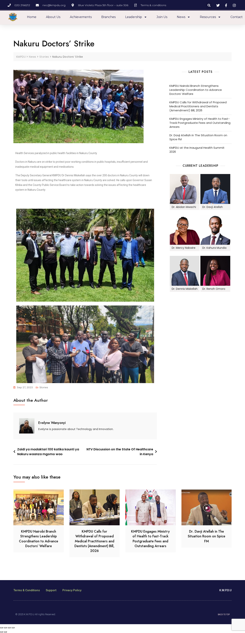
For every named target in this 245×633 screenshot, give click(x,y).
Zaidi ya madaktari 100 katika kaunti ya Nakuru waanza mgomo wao (48, 451)
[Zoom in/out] (13, 627)
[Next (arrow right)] (5, 631)
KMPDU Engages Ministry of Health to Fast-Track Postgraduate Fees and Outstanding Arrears (199, 123)
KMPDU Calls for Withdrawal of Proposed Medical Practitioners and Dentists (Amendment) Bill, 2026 (198, 106)
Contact (236, 17)
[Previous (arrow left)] (1, 631)
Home (31, 17)
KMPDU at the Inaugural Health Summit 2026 (197, 150)
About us (53, 17)
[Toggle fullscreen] (9, 627)
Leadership (133, 17)
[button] (209, 5)
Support (51, 590)
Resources (208, 17)
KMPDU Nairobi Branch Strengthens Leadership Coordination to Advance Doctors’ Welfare (195, 90)
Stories (43, 387)
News (181, 17)
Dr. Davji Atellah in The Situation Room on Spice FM (198, 137)
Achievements (81, 17)
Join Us (162, 17)
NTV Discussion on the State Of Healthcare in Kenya (120, 451)
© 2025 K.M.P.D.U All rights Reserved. (35, 614)
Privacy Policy (71, 590)
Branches (108, 17)
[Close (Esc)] (1, 627)
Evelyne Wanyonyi (52, 422)
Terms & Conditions (26, 590)
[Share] (5, 627)
